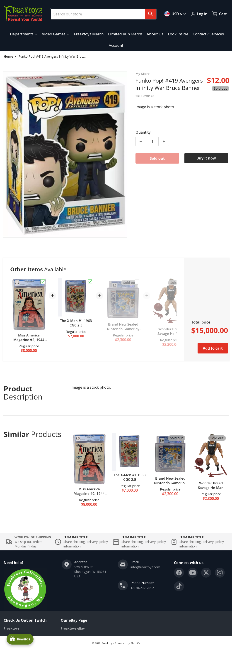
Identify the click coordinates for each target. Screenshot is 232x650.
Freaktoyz (108, 643)
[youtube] (193, 573)
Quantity (143, 132)
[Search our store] (150, 14)
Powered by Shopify (127, 643)
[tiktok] (179, 586)
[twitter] (206, 573)
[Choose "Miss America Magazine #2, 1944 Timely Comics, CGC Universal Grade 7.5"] (43, 281)
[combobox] (101, 14)
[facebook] (179, 573)
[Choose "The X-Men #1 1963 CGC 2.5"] (90, 281)
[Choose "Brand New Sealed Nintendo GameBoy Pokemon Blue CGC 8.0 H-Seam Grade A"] (137, 281)
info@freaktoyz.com (145, 567)
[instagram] (220, 573)
